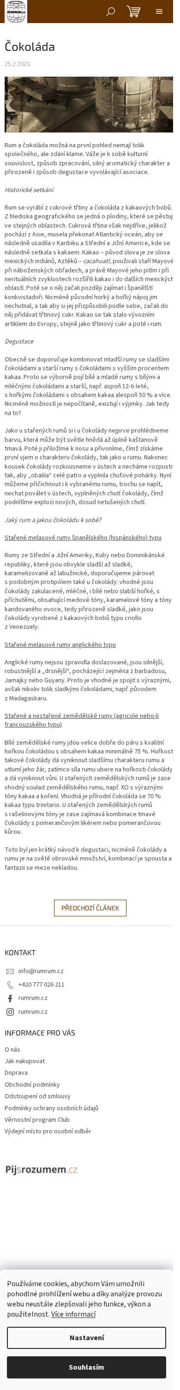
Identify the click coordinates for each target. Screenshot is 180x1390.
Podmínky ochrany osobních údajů (51, 1108)
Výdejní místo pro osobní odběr (48, 1131)
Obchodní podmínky (32, 1084)
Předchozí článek (90, 908)
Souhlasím (86, 1367)
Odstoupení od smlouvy (38, 1096)
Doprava (16, 1072)
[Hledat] (111, 11)
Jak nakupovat (25, 1061)
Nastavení (87, 1338)
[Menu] (159, 11)
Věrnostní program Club (37, 1120)
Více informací (73, 1314)
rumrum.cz (33, 998)
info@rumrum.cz (41, 971)
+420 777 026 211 (41, 984)
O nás (12, 1049)
